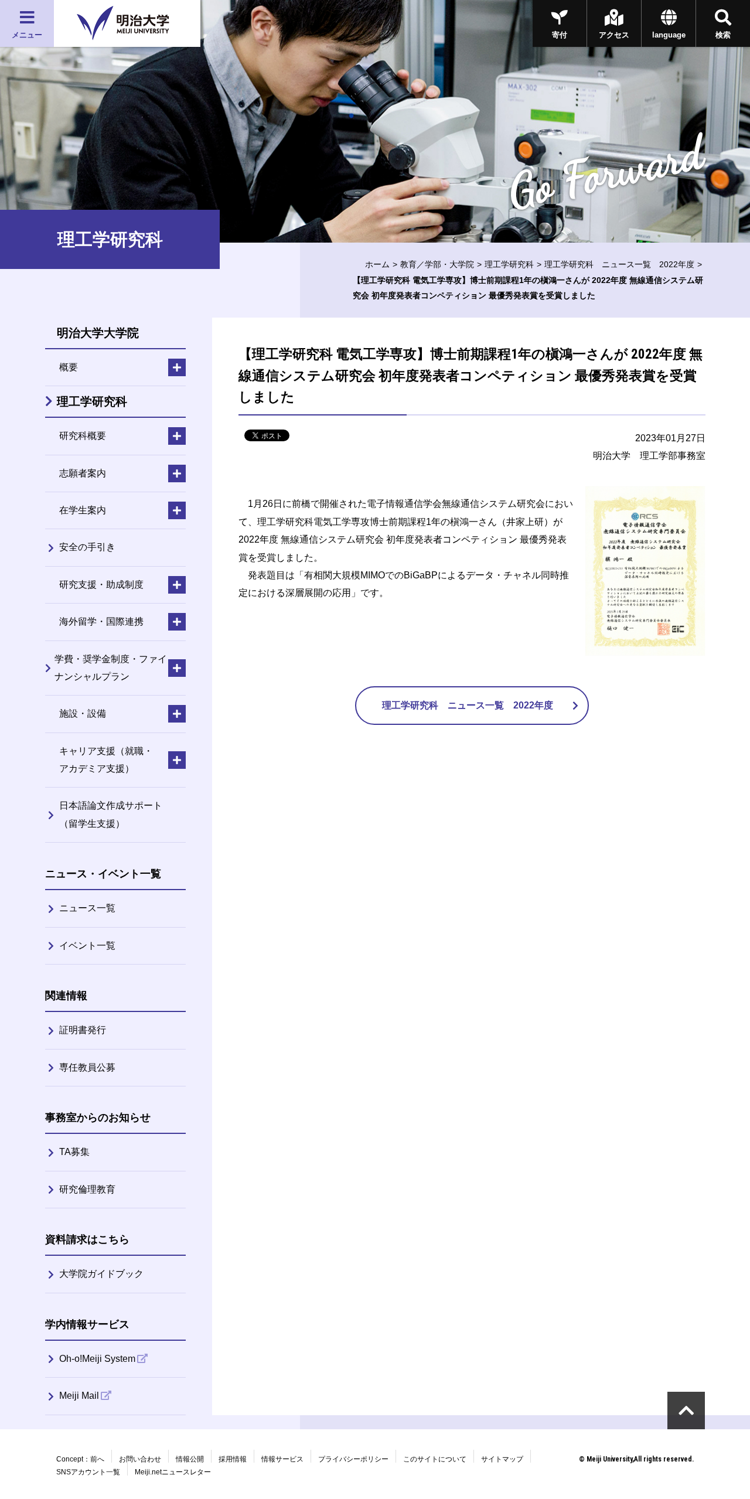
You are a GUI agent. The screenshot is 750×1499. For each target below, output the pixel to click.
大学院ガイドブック (101, 1274)
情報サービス (282, 1459)
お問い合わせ (140, 1459)
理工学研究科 (509, 264)
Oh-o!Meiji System (97, 1359)
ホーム (377, 264)
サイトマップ (502, 1459)
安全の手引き (87, 547)
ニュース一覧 (87, 908)
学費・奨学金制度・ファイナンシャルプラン (110, 668)
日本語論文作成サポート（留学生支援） (110, 814)
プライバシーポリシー (353, 1459)
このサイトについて (434, 1459)
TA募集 (74, 1152)
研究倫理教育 (87, 1189)
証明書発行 (82, 1030)
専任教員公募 (87, 1067)
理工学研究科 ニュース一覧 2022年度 (619, 264)
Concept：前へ (80, 1459)
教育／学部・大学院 (437, 264)
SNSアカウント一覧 (88, 1472)
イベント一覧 (87, 945)
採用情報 (233, 1459)
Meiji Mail (79, 1396)
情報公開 (190, 1459)
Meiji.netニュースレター (173, 1472)
